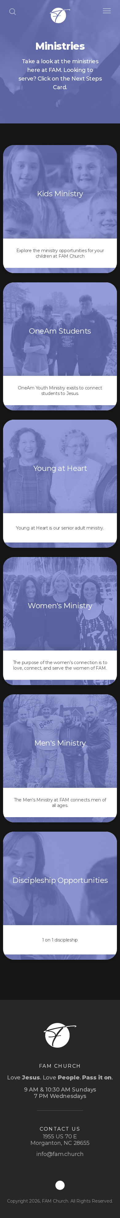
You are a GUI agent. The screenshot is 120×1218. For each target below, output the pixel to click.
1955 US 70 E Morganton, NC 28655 (60, 1139)
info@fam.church (60, 1154)
